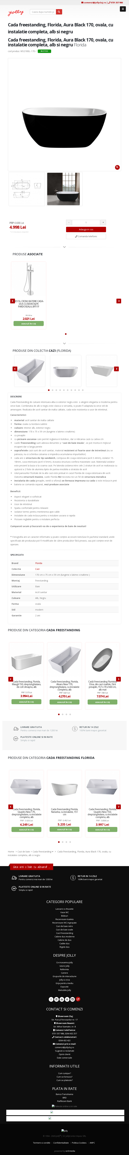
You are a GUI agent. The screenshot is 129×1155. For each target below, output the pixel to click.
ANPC (92, 1142)
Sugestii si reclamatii (64, 1051)
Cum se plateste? (64, 1080)
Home (11, 851)
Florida (38, 563)
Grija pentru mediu (64, 983)
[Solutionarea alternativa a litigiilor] (65, 1118)
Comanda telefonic (87, 236)
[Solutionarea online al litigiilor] (65, 1112)
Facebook (51, 999)
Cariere (64, 973)
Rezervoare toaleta (64, 919)
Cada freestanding (42, 851)
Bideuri (64, 916)
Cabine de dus (64, 940)
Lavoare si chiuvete (64, 909)
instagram (72, 999)
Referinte (64, 969)
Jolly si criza (64, 979)
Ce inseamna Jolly (64, 962)
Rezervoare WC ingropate (64, 922)
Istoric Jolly (64, 966)
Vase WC (64, 912)
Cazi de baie (24, 851)
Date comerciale (64, 1057)
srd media (70, 1151)
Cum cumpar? (64, 1073)
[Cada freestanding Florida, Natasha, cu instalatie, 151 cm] (64, 787)
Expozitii (64, 986)
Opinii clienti (64, 1054)
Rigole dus (65, 947)
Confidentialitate (61, 1142)
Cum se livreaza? (64, 1076)
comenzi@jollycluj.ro (95, 2)
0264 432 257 (71, 1033)
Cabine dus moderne (65, 936)
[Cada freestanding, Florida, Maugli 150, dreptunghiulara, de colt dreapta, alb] (26, 659)
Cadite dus (64, 943)
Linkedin (56, 999)
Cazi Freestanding (64, 933)
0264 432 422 (64, 1040)
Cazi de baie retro (64, 926)
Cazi (37, 568)
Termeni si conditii (41, 1142)
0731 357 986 (117, 2)
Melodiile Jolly (64, 990)
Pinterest (67, 999)
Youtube (61, 999)
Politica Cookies (79, 1142)
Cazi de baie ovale (64, 929)
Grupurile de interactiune (64, 976)
